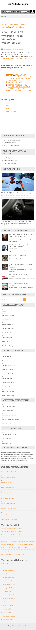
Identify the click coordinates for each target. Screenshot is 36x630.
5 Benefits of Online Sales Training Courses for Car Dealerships (17, 544)
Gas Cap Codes (6, 424)
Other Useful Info (8, 602)
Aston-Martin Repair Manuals (12, 145)
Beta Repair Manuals (10, 163)
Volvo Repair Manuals (7, 514)
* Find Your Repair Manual (9, 519)
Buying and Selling (8, 588)
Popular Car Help (8, 605)
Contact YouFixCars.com (9, 434)
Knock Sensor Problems (9, 415)
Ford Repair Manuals (7, 482)
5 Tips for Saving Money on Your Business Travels (14, 538)
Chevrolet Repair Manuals (8, 472)
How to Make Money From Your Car (19, 283)
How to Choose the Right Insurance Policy (11, 534)
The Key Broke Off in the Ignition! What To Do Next (16, 221)
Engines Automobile (8, 361)
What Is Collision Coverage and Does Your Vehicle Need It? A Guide (21, 245)
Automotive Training (8, 328)
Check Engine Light (8, 382)
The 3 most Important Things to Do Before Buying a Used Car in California (21, 235)
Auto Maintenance (8, 567)
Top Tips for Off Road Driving (17, 255)
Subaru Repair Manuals (8, 503)
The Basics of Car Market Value (18, 274)
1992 (7, 105)
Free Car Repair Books (8, 333)
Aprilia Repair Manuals (10, 158)
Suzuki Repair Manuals (8, 477)
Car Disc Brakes (6, 387)
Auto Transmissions (8, 378)
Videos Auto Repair (7, 324)
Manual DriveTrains (8, 395)
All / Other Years (11, 111)
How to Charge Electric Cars (9, 192)
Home (4, 25)
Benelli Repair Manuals (10, 160)
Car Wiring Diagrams (8, 406)
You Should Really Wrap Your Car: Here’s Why (12, 554)
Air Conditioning (7, 356)
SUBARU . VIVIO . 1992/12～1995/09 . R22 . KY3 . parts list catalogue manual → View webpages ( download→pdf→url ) (19, 78)
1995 (7, 108)
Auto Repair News (7, 337)
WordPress (25, 626)
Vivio (21, 27)
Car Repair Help (6, 320)
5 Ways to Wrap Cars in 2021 (8, 551)
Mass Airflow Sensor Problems (11, 419)
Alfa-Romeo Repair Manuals (12, 140)
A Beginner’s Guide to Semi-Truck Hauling (11, 528)
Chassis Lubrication (8, 410)
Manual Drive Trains (8, 374)
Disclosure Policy (7, 443)
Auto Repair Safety (7, 346)
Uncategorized (7, 619)
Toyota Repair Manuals (8, 493)
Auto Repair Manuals (8, 315)
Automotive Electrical (8, 365)
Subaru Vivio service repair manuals (17, 57)
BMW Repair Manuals (7, 487)
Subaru (14, 27)
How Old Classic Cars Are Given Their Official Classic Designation (17, 541)
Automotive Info (7, 581)
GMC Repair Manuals (7, 498)
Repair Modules (7, 609)
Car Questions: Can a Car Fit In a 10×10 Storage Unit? (14, 547)
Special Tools (6, 341)
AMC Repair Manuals (10, 142)
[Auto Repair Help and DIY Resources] (18, 3)
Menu (3, 17)
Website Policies (6, 439)
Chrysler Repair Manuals (8, 509)
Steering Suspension (8, 369)
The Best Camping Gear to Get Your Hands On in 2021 (14, 531)
